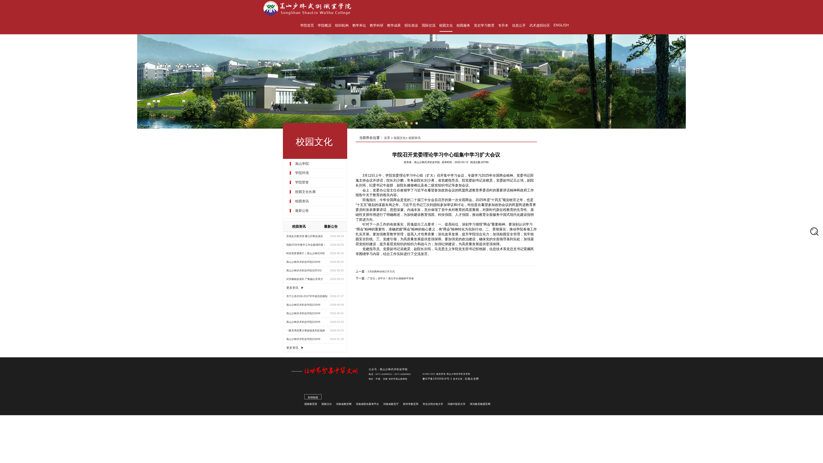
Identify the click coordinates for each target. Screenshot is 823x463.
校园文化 (400, 138)
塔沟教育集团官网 (480, 404)
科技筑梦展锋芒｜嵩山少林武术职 (305, 253)
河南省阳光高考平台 (367, 404)
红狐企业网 (472, 378)
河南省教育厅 (391, 404)
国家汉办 (326, 404)
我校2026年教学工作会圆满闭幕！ (306, 244)
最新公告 (302, 210)
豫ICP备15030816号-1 (437, 378)
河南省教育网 (343, 404)
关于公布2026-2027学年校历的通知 (306, 296)
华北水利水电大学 (433, 404)
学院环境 (302, 173)
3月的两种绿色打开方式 (381, 271)
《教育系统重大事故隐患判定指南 (305, 330)
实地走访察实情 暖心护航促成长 (304, 236)
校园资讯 (302, 201)
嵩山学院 (302, 163)
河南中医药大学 (457, 404)
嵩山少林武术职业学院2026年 (303, 261)
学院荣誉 (302, 182)
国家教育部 (310, 404)
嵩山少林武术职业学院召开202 (304, 270)
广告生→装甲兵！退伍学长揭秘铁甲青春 (391, 278)
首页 (387, 138)
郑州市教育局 (410, 404)
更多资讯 (292, 287)
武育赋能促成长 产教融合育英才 (304, 279)
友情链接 (313, 397)
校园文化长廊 (305, 192)
